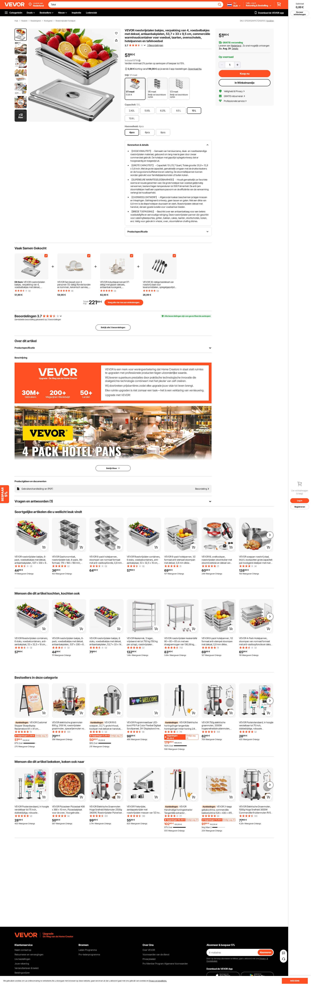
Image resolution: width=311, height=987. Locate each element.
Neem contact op (23, 950)
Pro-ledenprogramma (89, 954)
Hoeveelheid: (131, 126)
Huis (16, 21)
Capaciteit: (130, 104)
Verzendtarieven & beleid (27, 968)
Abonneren (265, 952)
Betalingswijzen (22, 972)
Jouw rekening (22, 963)
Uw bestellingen (22, 959)
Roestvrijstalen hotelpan (65, 21)
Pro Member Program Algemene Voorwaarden (165, 963)
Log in (299, 500)
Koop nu (244, 73)
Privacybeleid (149, 959)
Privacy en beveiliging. (158, 981)
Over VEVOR (149, 950)
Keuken (24, 21)
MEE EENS (294, 981)
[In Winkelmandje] (43, 547)
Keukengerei (36, 21)
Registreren (299, 507)
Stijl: (127, 75)
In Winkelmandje (244, 82)
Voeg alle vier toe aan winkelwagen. (124, 302)
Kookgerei (48, 21)
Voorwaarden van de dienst (156, 954)
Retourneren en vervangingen (29, 954)
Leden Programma (88, 950)
